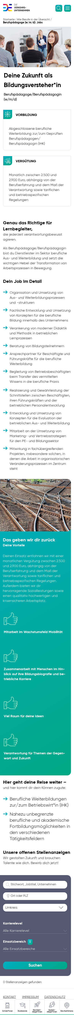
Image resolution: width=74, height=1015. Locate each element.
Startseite (9, 19)
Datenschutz (54, 997)
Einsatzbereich (14, 941)
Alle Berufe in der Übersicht (33, 19)
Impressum (30, 997)
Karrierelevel (12, 923)
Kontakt (9, 997)
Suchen (35, 966)
